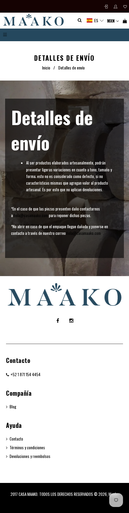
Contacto (18, 360)
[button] (95, 20)
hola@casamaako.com (31, 215)
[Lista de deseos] (125, 6)
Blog (13, 407)
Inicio (46, 67)
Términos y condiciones (27, 447)
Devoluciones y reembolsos (30, 456)
